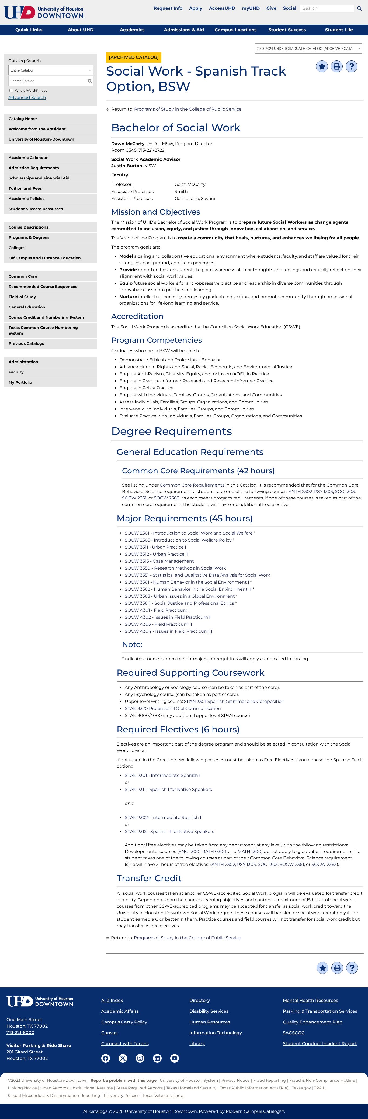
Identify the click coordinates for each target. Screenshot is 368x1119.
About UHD (80, 29)
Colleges (17, 247)
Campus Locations (236, 29)
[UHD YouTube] (174, 1058)
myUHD (251, 8)
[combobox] (308, 48)
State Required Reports (139, 1088)
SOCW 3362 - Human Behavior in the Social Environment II (188, 589)
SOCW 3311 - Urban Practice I (155, 547)
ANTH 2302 (300, 491)
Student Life (339, 29)
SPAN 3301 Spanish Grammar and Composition (234, 701)
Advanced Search (27, 97)
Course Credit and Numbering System (46, 317)
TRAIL (319, 1088)
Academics (132, 29)
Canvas (109, 1032)
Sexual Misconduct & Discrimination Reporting (54, 1095)
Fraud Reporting (269, 1080)
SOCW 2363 (166, 498)
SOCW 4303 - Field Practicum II (158, 624)
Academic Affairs (120, 1011)
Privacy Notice (235, 1080)
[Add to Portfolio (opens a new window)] (322, 66)
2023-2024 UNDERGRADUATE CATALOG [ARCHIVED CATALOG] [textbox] (307, 49)
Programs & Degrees (29, 237)
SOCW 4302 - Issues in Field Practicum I (167, 617)
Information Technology (215, 1032)
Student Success (287, 29)
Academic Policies (26, 198)
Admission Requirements (34, 167)
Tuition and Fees (25, 188)
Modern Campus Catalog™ (255, 1111)
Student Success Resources (36, 208)
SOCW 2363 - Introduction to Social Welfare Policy (178, 540)
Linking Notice (22, 1088)
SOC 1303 (345, 491)
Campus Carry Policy (124, 1022)
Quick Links (29, 29)
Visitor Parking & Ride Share (38, 1045)
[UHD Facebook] (105, 1058)
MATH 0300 (213, 851)
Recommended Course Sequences (43, 286)
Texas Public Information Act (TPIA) (254, 1088)
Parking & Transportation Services (320, 1011)
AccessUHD (222, 8)
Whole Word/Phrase (31, 90)
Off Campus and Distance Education (45, 258)
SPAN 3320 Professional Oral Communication (173, 708)
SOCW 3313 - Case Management (159, 561)
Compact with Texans (125, 1043)
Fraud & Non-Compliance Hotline (322, 1080)
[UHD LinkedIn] (157, 1058)
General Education (27, 307)
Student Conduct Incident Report (320, 1043)
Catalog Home (23, 118)
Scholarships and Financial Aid (39, 178)
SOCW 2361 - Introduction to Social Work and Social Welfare (189, 533)
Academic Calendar (28, 157)
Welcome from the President (37, 129)
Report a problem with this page (124, 1080)
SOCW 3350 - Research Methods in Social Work (175, 568)
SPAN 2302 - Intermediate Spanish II (164, 817)
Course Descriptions (28, 227)
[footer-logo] (48, 1002)
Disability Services (208, 1011)
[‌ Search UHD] (359, 8)
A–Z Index (112, 1000)
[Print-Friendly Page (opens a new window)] (337, 66)
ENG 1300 (189, 851)
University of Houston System (189, 1080)
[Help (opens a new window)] (351, 66)
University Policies (121, 1095)
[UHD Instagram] (140, 1058)
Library (197, 1043)
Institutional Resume (92, 1088)
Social (289, 8)
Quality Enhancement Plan (312, 1022)
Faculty (16, 372)
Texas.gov (301, 1088)
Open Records (54, 1088)
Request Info (168, 8)
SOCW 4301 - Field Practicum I (157, 610)
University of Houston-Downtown (41, 139)
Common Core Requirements (192, 485)
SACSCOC (294, 1032)
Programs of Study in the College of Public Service (188, 109)
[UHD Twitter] (122, 1058)
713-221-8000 (20, 1032)
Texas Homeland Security (191, 1088)
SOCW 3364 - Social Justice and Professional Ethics (179, 603)
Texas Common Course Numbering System (43, 330)
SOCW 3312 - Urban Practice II (156, 554)
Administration (23, 361)
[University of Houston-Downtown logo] (44, 12)
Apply (195, 8)
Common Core (23, 276)
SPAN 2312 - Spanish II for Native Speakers (169, 831)
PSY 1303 (323, 491)
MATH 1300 (249, 851)
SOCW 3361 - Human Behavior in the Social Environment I (187, 582)
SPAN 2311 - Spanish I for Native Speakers (168, 789)
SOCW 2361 (134, 498)
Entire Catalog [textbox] (22, 70)
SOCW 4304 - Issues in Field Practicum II (168, 631)
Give (271, 8)
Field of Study (22, 296)
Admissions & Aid (184, 29)
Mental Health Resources (310, 1000)
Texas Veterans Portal (164, 1095)
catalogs (98, 1111)
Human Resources (209, 1022)
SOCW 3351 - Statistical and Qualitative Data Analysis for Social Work (197, 575)
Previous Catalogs (26, 343)
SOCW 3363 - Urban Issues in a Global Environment (180, 596)
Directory (199, 1000)
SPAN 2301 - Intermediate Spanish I (162, 775)
